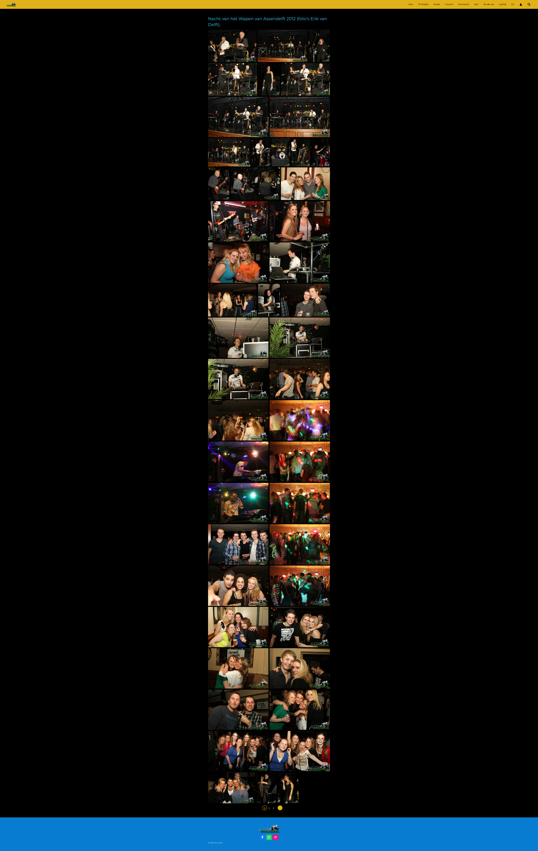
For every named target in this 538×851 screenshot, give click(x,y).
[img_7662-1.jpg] (238, 710)
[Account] (520, 4)
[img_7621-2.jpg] (300, 152)
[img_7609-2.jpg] (282, 46)
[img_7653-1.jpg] (238, 544)
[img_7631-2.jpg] (300, 262)
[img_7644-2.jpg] (238, 420)
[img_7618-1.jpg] (260, 152)
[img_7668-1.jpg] (266, 787)
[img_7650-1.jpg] (300, 503)
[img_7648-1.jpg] (238, 462)
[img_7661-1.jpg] (300, 668)
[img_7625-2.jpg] (255, 183)
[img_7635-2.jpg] (232, 300)
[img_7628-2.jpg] (238, 221)
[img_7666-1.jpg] (231, 787)
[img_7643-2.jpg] (300, 379)
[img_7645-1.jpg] (300, 420)
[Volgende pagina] (280, 807)
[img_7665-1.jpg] (300, 751)
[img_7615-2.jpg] (238, 117)
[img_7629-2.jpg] (300, 221)
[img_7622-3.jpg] (320, 152)
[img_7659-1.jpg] (238, 668)
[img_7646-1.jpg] (300, 462)
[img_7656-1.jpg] (238, 586)
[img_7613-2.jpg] (232, 79)
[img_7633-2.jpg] (269, 300)
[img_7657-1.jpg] (238, 627)
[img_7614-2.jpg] (305, 79)
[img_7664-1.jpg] (238, 751)
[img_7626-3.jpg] (305, 183)
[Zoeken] (529, 4)
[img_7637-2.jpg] (238, 338)
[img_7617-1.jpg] (229, 152)
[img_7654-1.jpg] (300, 544)
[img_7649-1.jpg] (238, 503)
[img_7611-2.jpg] (319, 46)
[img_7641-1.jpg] (300, 338)
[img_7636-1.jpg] (305, 300)
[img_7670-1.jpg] (288, 787)
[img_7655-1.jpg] (300, 586)
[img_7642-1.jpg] (238, 379)
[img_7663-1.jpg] (300, 710)
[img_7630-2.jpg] (238, 262)
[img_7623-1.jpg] (219, 183)
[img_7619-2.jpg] (280, 152)
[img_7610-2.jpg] (232, 46)
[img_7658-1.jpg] (300, 627)
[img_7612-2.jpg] (269, 79)
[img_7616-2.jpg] (300, 117)
